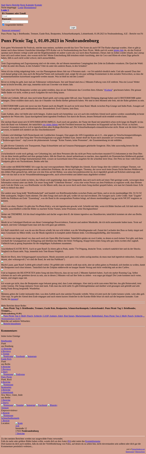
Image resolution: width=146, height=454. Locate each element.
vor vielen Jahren (50, 124)
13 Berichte (6, 348)
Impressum (130, 452)
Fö (69, 441)
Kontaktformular (92, 441)
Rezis (22, 5)
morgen (14, 299)
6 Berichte (5, 366)
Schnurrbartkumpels (10, 418)
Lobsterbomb (7, 392)
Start (3, 5)
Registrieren (30, 7)
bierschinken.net (138, 449)
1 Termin (5, 354)
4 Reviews (6, 351)
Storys (9, 5)
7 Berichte (20, 433)
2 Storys (5, 402)
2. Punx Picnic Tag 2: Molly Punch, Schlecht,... (73, 317)
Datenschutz (140, 452)
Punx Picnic (6, 377)
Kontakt (38, 5)
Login (20, 7)
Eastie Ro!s (6, 359)
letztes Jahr (119, 50)
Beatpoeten (6, 387)
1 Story (4, 372)
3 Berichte (5, 400)
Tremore (5, 408)
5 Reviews (6, 369)
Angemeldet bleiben (14, 25)
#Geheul (108, 90)
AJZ (17, 426)
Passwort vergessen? (11, 30)
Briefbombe (6, 341)
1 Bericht (5, 413)
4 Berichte (5, 390)
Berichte (16, 5)
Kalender (30, 5)
